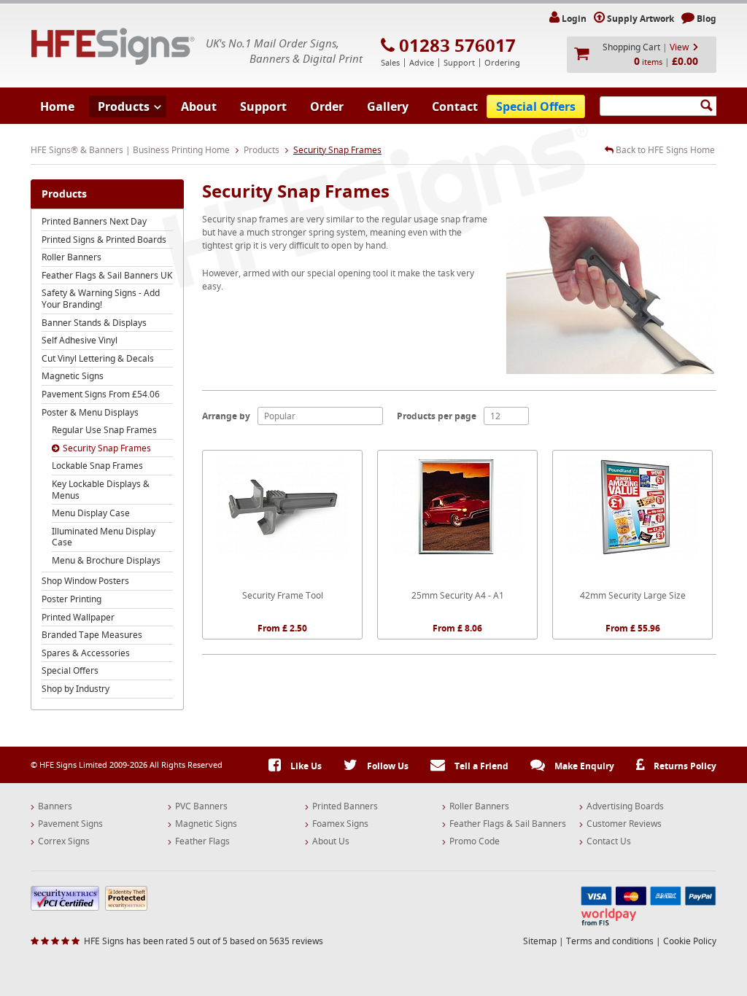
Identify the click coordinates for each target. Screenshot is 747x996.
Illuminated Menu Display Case (103, 537)
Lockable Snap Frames (97, 465)
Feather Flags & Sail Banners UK (107, 275)
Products (124, 106)
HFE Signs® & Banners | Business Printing (113, 46)
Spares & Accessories (86, 653)
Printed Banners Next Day (94, 221)
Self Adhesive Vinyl (79, 340)
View (679, 47)
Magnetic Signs (73, 376)
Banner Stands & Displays (94, 322)
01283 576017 (457, 45)
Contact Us (609, 841)
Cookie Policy (689, 941)
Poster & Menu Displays (90, 412)
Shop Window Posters (85, 581)
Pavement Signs (70, 824)
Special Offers (536, 106)
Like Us (305, 766)
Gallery (388, 106)
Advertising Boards (625, 806)
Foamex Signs (340, 824)
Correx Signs (64, 841)
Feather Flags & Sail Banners (507, 824)
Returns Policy (683, 766)
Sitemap (540, 941)
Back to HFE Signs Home (664, 150)
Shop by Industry (75, 688)
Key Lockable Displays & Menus (101, 490)
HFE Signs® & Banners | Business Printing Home (130, 150)
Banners (55, 806)
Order (327, 106)
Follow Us (387, 766)
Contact (455, 106)
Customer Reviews (624, 824)
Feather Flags (202, 841)
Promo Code (474, 841)
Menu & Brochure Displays (106, 560)
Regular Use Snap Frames (104, 430)
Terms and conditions (610, 941)
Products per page (436, 416)
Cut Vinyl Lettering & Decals (98, 358)
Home (57, 106)
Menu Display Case (91, 513)
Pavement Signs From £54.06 (101, 394)
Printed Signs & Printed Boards (104, 239)
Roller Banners (71, 257)
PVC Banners (201, 806)
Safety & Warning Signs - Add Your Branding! (101, 299)
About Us (330, 841)
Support (263, 106)
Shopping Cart (631, 47)
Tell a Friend (480, 766)
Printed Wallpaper (78, 617)
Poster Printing (71, 599)
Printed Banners (345, 806)
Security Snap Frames (107, 448)
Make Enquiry (583, 766)
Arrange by (226, 416)
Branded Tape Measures (92, 635)
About (199, 106)
